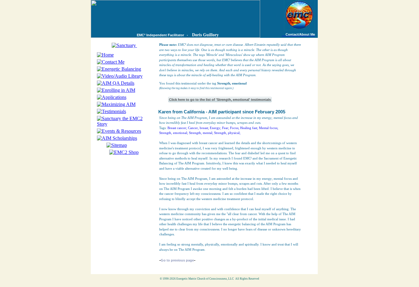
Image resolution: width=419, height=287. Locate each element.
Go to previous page (177, 260)
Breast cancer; (177, 128)
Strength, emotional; (173, 133)
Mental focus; (268, 128)
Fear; (225, 128)
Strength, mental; (201, 133)
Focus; (234, 128)
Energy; (215, 128)
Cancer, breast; (198, 128)
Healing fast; (249, 128)
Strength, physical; (227, 133)
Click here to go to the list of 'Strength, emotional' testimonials (220, 99)
